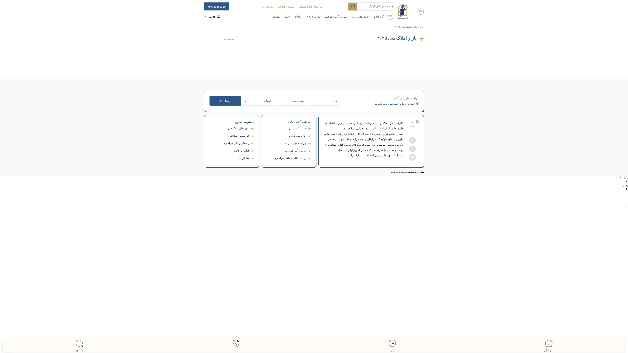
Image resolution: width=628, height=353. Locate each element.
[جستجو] (79, 343)
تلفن (236, 350)
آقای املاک (548, 350)
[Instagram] (412, 149)
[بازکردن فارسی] (205, 17)
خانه (421, 26)
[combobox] (375, 6)
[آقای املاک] (549, 343)
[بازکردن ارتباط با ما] (307, 17)
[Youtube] (412, 157)
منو (392, 350)
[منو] (392, 343)
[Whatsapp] (412, 140)
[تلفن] (236, 343)
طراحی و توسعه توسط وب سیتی (407, 172)
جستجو (79, 350)
